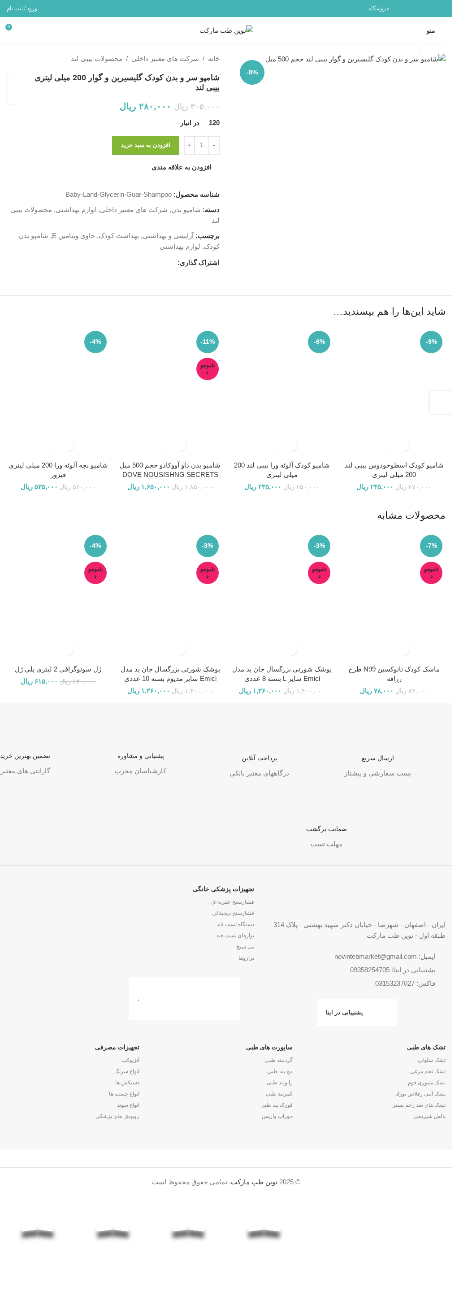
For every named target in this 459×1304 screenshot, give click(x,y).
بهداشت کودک (119, 235)
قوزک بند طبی (276, 1105)
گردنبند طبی (278, 1060)
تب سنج (245, 947)
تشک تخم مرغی (428, 1071)
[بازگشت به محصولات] (22, 58)
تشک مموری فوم (427, 1082)
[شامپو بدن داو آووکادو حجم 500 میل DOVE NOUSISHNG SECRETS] (170, 392)
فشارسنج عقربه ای (232, 902)
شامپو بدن (186, 209)
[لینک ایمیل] (440, 8)
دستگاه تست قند (235, 924)
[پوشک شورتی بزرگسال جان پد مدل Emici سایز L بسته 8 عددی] (282, 596)
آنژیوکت (130, 1060)
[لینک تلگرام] (417, 8)
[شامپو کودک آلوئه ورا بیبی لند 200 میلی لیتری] (282, 392)
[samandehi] (415, 1243)
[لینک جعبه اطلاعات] (377, 749)
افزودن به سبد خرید (145, 145)
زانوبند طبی (279, 1082)
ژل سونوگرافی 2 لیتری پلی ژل (58, 669)
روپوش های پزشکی (117, 1116)
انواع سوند (128, 1105)
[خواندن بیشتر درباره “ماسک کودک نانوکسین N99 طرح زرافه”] (402, 648)
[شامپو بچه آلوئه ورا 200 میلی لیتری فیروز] (58, 392)
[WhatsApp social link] (428, 8)
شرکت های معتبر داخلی (165, 58)
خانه (214, 58)
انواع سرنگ (126, 1071)
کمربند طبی (279, 1094)
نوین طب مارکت (254, 1182)
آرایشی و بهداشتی (168, 235)
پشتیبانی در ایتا (344, 1012)
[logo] (339, 1242)
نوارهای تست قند (235, 935)
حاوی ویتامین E (73, 235)
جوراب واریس (277, 1116)
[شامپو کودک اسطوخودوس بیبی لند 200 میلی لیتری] (394, 392)
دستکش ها (127, 1082)
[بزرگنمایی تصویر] (429, 48)
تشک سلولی (432, 1060)
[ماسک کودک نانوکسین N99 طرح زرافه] (394, 596)
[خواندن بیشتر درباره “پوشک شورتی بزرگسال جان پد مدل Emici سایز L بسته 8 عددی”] (290, 648)
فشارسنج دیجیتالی (233, 913)
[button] (402, 444)
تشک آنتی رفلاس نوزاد (421, 1094)
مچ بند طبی (279, 1071)
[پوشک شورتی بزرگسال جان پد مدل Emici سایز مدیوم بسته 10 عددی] (170, 596)
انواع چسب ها (124, 1094)
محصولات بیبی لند (96, 58)
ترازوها (246, 958)
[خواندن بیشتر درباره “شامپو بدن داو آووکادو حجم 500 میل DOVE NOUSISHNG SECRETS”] (178, 444)
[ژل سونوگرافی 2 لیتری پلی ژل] (58, 596)
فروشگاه (378, 8)
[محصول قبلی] (33, 58)
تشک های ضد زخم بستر (419, 1105)
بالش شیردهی (430, 1116)
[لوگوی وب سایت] (226, 30)
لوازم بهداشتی (76, 209)
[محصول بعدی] (12, 58)
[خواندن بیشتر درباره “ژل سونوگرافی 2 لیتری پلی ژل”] (66, 648)
